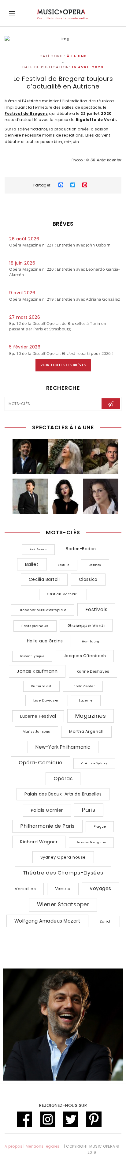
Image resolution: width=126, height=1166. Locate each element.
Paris (88, 810)
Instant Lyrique (32, 656)
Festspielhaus (35, 625)
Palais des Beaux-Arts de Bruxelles (63, 794)
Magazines (90, 716)
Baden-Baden (81, 549)
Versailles (25, 889)
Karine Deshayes (93, 671)
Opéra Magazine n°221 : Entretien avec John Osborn (60, 245)
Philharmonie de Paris (47, 825)
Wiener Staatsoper (63, 904)
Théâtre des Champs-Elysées (63, 872)
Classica (88, 579)
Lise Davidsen (46, 700)
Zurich (106, 921)
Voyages (100, 888)
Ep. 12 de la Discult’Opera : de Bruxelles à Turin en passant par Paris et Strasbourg (57, 326)
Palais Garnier (47, 810)
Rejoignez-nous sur (63, 1105)
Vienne (63, 889)
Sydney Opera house (63, 857)
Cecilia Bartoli (44, 579)
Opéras (63, 778)
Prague (100, 826)
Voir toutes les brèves (63, 365)
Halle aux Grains (45, 641)
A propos (13, 1146)
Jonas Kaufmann (37, 671)
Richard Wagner (38, 842)
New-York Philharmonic (63, 747)
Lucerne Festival (38, 716)
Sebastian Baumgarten (91, 842)
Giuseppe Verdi (86, 625)
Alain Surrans (38, 549)
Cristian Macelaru (63, 594)
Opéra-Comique (40, 762)
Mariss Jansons (36, 731)
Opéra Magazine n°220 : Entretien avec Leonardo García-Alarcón (64, 271)
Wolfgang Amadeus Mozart (47, 921)
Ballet (32, 564)
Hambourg (90, 641)
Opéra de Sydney (94, 763)
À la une (77, 56)
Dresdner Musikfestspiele (42, 609)
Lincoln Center (83, 686)
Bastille (63, 565)
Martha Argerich (86, 731)
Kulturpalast (41, 686)
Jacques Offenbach (85, 655)
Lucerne (86, 700)
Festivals (96, 609)
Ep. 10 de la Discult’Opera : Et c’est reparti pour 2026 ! (61, 353)
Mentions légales (43, 1146)
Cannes (95, 565)
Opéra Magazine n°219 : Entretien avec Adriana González (64, 299)
